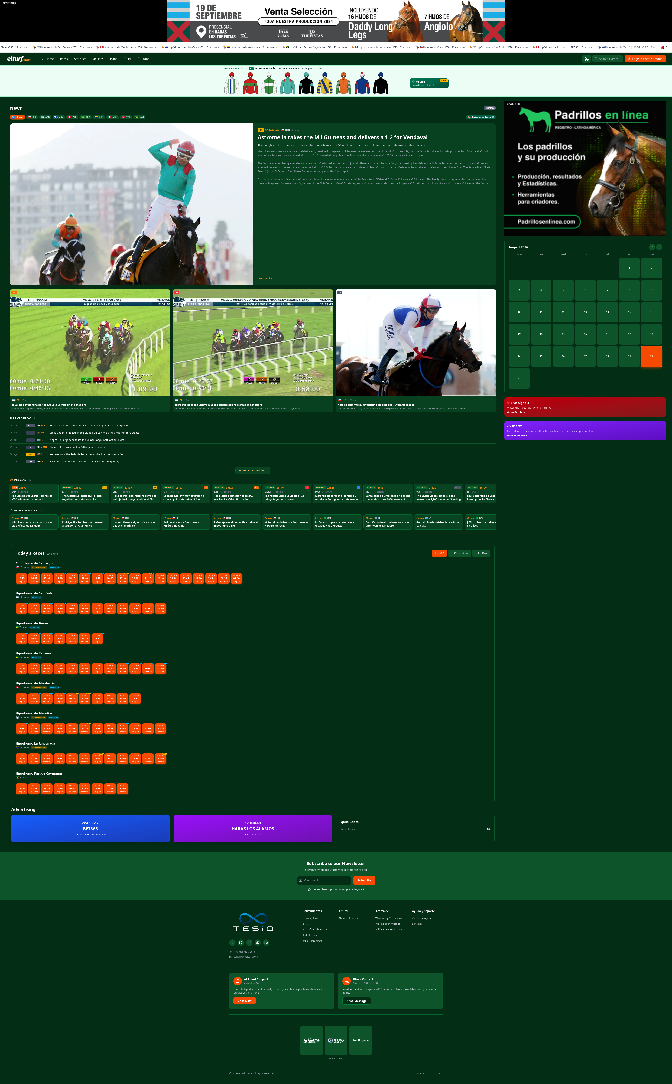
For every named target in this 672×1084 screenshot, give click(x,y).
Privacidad (438, 1073)
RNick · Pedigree (312, 940)
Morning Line (310, 918)
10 (519, 312)
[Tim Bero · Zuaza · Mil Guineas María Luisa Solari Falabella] (362, 83)
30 (651, 356)
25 (541, 356)
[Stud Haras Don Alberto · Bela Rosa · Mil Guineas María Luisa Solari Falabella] (343, 83)
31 (519, 378)
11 (541, 312)
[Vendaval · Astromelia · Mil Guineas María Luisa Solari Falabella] (288, 83)
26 (563, 356)
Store (145, 59)
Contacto (417, 923)
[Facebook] (232, 942)
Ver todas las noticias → (252, 470)
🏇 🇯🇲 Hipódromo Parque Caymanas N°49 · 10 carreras (313, 47)
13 (585, 312)
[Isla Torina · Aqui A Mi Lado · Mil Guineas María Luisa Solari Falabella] (269, 83)
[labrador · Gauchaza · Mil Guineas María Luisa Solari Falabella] (232, 83)
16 (651, 312)
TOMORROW (459, 553)
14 (607, 312)
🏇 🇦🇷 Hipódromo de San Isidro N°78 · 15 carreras (61, 47)
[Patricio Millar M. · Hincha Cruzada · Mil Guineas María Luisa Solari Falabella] (306, 83)
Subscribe (364, 880)
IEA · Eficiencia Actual (314, 929)
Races (64, 59)
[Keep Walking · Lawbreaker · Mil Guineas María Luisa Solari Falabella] (381, 83)
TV (129, 59)
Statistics (80, 59)
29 (629, 356)
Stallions (98, 59)
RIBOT (306, 923)
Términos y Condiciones (389, 918)
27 (585, 356)
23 (651, 334)
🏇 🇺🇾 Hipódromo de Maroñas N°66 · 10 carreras (189, 47)
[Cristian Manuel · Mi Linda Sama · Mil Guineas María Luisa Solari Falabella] (325, 83)
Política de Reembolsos (388, 929)
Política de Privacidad (388, 923)
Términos (421, 1073)
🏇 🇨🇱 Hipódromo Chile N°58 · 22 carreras (439, 47)
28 (607, 356)
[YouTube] (258, 942)
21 (607, 334)
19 (563, 334)
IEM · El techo (310, 935)
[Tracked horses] (586, 59)
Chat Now (245, 1001)
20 (585, 334)
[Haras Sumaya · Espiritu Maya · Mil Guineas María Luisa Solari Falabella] (250, 83)
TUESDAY (481, 553)
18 (541, 334)
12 (563, 312)
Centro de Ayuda (422, 918)
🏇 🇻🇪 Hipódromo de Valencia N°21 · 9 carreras (249, 47)
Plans (113, 59)
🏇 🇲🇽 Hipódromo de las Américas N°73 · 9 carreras (380, 47)
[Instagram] (249, 942)
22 (629, 334)
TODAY (439, 553)
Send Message (356, 1001)
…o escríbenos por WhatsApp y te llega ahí (338, 889)
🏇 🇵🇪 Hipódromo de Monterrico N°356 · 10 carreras (125, 47)
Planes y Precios (348, 918)
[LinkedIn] (266, 942)
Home (50, 59)
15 (629, 312)
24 (519, 356)
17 (519, 334)
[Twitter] (241, 942)
